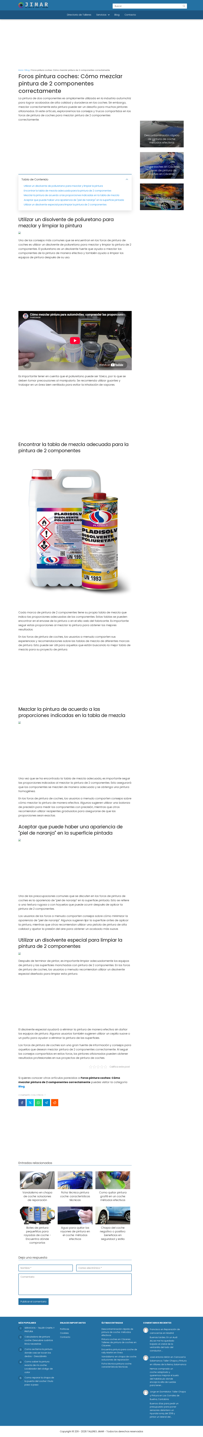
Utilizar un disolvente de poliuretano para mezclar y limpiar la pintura (63, 186)
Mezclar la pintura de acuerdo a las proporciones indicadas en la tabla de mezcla (71, 195)
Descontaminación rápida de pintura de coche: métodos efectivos (117, 1332)
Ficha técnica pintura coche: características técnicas (117, 1365)
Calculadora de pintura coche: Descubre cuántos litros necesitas (39, 1340)
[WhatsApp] (38, 1102)
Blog (116, 14)
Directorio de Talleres (79, 14)
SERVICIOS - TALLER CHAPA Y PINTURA (40, 1329)
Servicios (101, 14)
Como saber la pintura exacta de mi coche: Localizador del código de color (39, 1367)
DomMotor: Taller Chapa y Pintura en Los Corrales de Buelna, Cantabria (168, 1395)
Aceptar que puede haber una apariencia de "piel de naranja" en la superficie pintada (74, 200)
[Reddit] (54, 1102)
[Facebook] (22, 1102)
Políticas (64, 1329)
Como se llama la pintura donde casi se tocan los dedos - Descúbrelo (38, 1353)
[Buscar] (184, 6)
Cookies (64, 1333)
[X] (30, 1102)
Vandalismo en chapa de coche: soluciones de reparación (119, 1358)
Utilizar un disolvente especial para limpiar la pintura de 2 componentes (65, 204)
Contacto (130, 14)
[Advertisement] (101, 44)
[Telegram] (46, 1102)
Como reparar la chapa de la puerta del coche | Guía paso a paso (39, 1381)
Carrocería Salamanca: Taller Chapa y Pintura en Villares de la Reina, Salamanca (168, 1361)
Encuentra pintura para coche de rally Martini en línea (119, 1351)
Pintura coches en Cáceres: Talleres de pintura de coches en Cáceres (119, 1342)
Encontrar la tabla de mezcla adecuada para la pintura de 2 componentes (67, 190)
